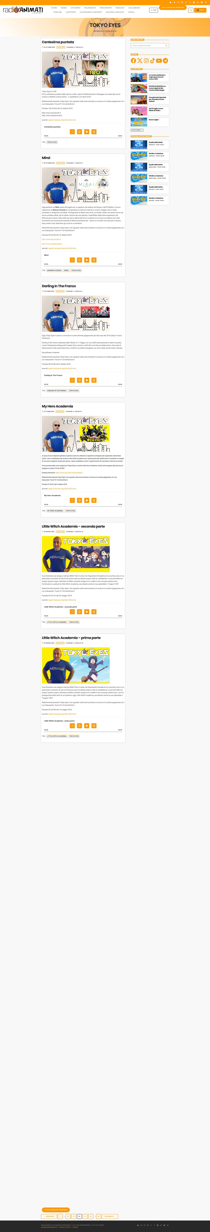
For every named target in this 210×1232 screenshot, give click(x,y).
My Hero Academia (57, 406)
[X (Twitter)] (190, 2)
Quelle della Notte (156, 142)
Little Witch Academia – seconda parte (73, 526)
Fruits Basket (53, 858)
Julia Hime (77, 1084)
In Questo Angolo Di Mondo (59, 1084)
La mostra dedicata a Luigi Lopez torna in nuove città (157, 77)
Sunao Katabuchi (109, 1084)
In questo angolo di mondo (63, 982)
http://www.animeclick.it (51, 239)
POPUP (200, 10)
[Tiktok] (152, 60)
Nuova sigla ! (154, 120)
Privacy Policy (65, 1227)
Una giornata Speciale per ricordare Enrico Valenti (157, 99)
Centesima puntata (58, 42)
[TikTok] (198, 2)
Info (74, 120)
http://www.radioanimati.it (52, 244)
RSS (70, 120)
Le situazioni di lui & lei (72, 858)
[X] (140, 60)
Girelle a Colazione (156, 154)
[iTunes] (170, 2)
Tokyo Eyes (60, 47)
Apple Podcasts (54, 120)
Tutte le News (137, 130)
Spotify (64, 120)
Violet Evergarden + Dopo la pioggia (70, 873)
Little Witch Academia (56, 622)
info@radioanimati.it (49, 1227)
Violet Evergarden (84, 967)
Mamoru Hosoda (54, 270)
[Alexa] (178, 2)
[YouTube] (202, 2)
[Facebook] (186, 2)
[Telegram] (205, 2)
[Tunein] (182, 2)
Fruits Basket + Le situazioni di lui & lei (71, 751)
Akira (46, 1102)
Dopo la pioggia (54, 967)
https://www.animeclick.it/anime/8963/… (69, 473)
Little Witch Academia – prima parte (71, 637)
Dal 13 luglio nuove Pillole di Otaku (156, 109)
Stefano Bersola (92, 1084)
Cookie (75, 1227)
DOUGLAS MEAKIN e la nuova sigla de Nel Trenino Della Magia (157, 88)
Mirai (46, 157)
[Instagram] (194, 2)
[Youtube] (159, 60)
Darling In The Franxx (59, 286)
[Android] (174, 2)
